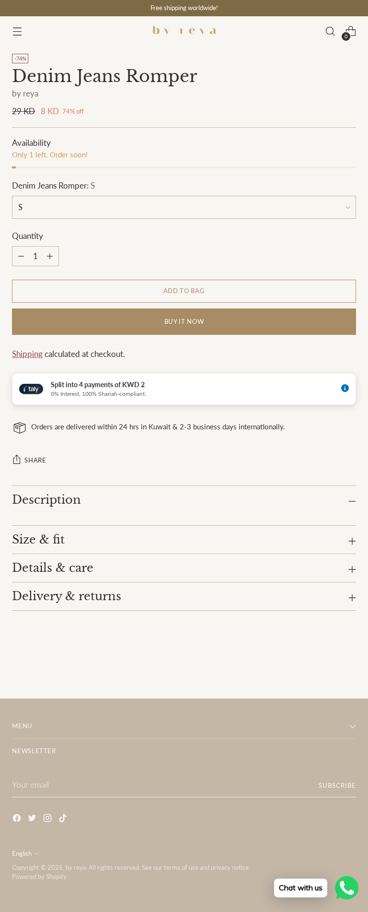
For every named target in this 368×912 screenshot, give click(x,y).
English (22, 853)
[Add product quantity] (21, 256)
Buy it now (184, 321)
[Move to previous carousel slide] (326, 666)
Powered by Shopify (39, 876)
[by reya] (184, 31)
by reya (25, 93)
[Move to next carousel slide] (348, 665)
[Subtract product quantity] (49, 256)
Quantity (27, 236)
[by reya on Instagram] (48, 819)
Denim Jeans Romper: (53, 185)
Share (35, 460)
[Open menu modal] (17, 31)
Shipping (27, 354)
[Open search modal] (330, 31)
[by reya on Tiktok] (63, 819)
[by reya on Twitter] (33, 819)
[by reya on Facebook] (17, 819)
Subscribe (337, 785)
